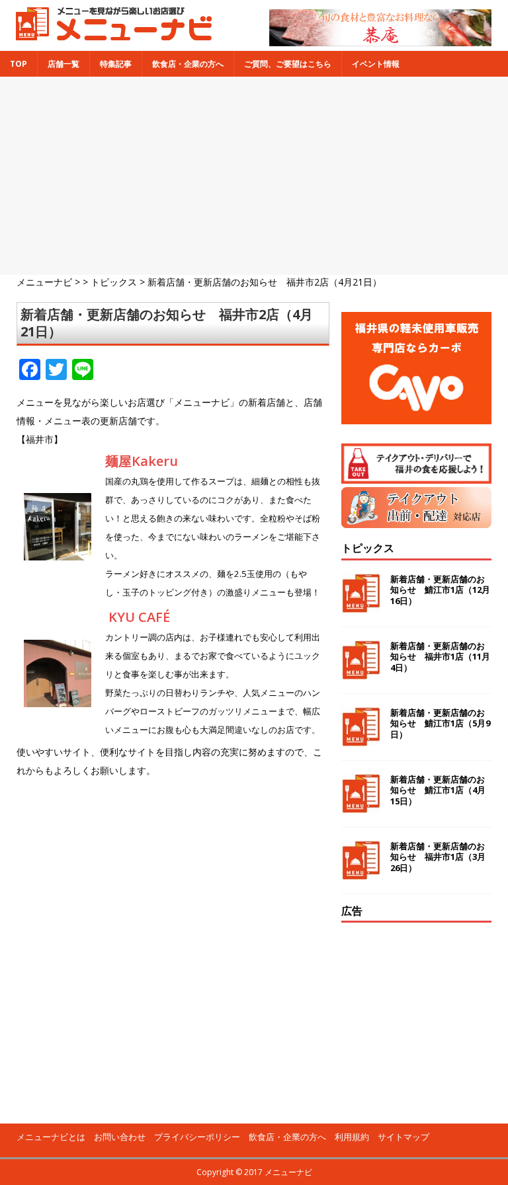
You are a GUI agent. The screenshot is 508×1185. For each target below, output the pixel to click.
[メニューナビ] (109, 35)
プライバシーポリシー (197, 1137)
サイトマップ (403, 1137)
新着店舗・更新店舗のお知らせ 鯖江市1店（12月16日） (440, 590)
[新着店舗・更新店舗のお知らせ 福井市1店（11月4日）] (360, 672)
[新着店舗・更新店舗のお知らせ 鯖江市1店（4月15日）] (360, 805)
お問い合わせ (120, 1137)
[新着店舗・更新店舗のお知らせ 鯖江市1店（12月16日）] (360, 605)
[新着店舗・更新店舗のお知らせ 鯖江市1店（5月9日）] (360, 738)
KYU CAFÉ (139, 617)
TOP (18, 63)
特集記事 (116, 63)
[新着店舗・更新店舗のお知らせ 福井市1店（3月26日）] (360, 872)
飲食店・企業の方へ (188, 63)
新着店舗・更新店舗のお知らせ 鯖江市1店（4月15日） (438, 790)
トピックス (367, 548)
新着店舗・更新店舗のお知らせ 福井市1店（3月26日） (438, 857)
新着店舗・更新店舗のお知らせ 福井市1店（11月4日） (440, 657)
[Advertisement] (254, 175)
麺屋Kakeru (141, 461)
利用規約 (352, 1137)
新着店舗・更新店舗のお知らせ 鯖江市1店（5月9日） (440, 724)
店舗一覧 (63, 63)
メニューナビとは (51, 1137)
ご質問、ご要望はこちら (287, 63)
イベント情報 (376, 63)
